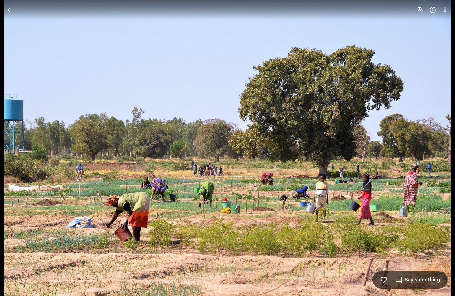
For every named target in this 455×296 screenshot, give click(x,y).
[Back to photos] (9, 9)
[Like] (384, 280)
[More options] (445, 10)
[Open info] (433, 10)
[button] (17, 148)
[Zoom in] (420, 10)
